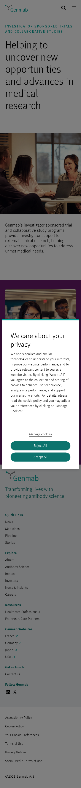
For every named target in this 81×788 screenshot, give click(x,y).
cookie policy (32, 401)
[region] (40, 394)
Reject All (40, 446)
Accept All (40, 457)
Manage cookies (40, 434)
